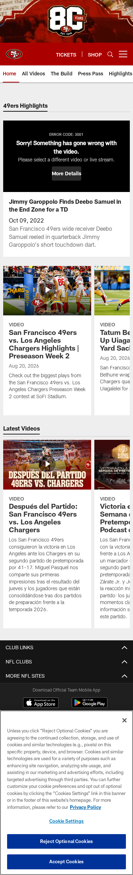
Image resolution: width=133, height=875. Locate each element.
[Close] (124, 720)
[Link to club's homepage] (14, 51)
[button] (66, 173)
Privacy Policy (85, 807)
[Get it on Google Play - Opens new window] (89, 706)
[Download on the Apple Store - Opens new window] (41, 704)
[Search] (110, 54)
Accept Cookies (66, 861)
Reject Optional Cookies (66, 841)
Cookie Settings (66, 821)
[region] (66, 792)
